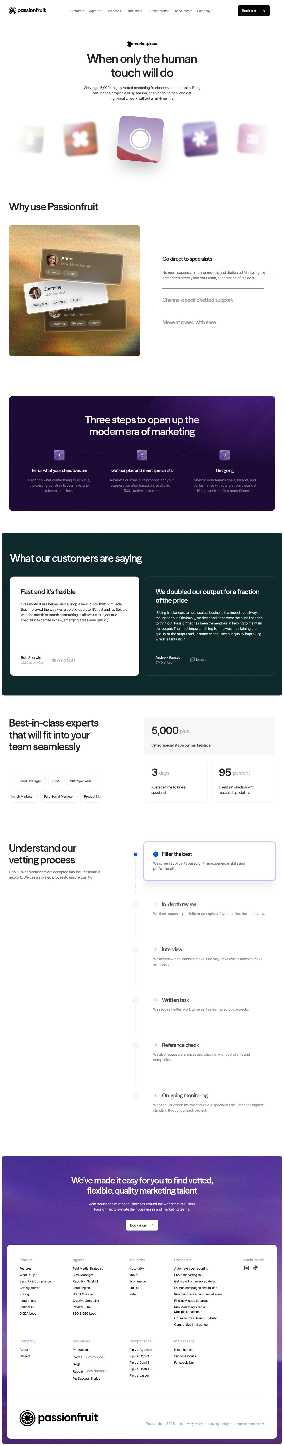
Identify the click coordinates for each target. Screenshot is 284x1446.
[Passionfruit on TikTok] (255, 1267)
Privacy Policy (219, 1424)
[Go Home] (27, 10)
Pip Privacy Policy (190, 1424)
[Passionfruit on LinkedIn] (246, 1267)
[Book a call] (254, 10)
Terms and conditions (249, 1424)
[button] (77, 10)
